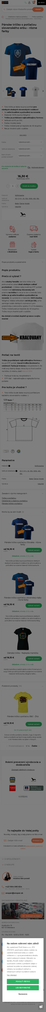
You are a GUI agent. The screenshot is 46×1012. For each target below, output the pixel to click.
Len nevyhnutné (23, 988)
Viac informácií (12, 975)
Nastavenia (23, 994)
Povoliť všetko (23, 981)
